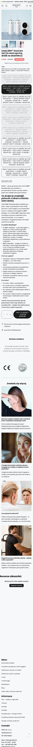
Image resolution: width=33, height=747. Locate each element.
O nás (3, 677)
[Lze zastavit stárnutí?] (16, 496)
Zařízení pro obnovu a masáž (11, 670)
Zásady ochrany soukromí (10, 721)
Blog (2, 688)
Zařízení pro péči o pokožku (10, 674)
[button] (27, 5)
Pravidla (4, 710)
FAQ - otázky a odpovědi (9, 699)
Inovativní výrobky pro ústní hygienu (13, 667)
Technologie (5, 681)
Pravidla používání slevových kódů (13, 717)
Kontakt (4, 707)
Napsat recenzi (16, 585)
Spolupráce (5, 684)
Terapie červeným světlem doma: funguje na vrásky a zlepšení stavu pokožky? (15, 467)
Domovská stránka (7, 663)
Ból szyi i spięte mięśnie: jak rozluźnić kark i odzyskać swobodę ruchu (15, 420)
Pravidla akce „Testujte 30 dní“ (11, 714)
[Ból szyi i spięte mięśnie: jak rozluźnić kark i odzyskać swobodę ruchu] (16, 401)
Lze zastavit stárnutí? (10, 513)
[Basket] (30, 6)
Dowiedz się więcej (16, 383)
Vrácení (4, 703)
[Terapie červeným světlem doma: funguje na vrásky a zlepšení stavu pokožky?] (16, 448)
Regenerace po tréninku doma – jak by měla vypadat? (16, 559)
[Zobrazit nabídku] (2, 6)
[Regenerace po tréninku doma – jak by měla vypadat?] (16, 540)
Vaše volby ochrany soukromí (11, 691)
